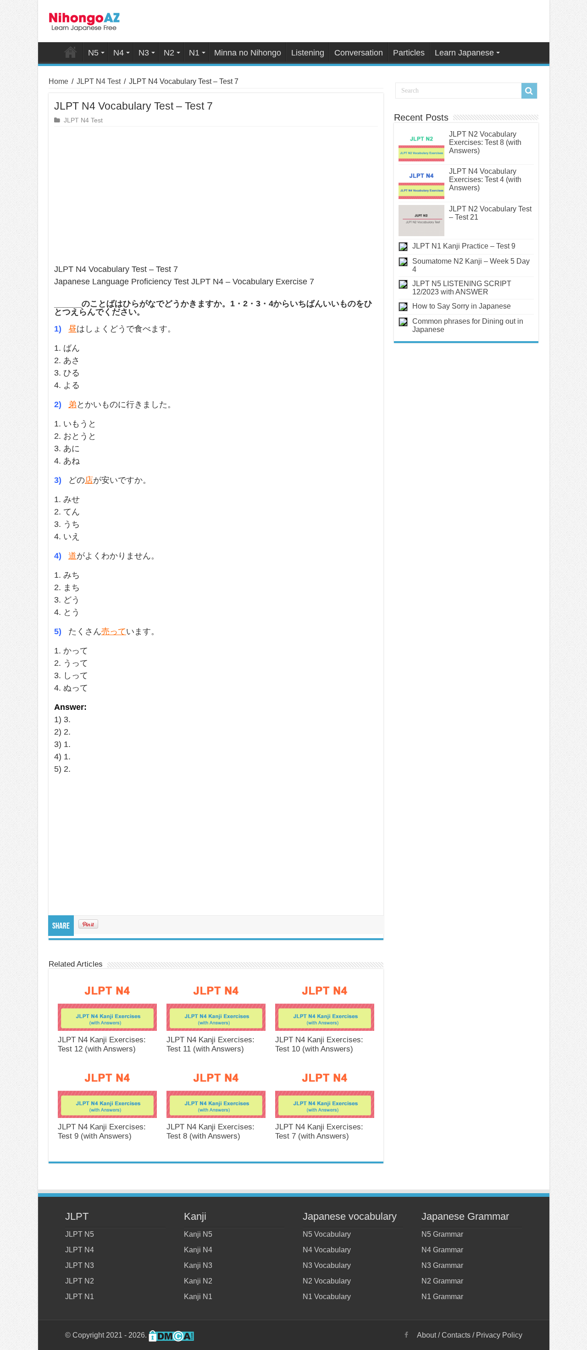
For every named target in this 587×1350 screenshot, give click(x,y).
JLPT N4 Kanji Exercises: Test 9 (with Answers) (102, 1131)
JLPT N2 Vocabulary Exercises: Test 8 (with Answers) (485, 142)
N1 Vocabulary (327, 1296)
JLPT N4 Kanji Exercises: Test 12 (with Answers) (102, 1044)
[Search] (529, 91)
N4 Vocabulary (327, 1250)
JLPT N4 (79, 1250)
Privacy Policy (499, 1335)
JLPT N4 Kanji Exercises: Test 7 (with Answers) (319, 1131)
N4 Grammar (442, 1250)
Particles (409, 52)
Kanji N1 (198, 1296)
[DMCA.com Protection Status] (171, 1335)
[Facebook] (406, 1334)
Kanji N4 (198, 1250)
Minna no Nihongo (247, 52)
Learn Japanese (464, 52)
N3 (143, 52)
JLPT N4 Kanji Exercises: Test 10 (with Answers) (319, 1044)
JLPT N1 (79, 1296)
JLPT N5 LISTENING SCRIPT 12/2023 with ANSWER (461, 288)
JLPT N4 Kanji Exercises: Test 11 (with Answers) (210, 1044)
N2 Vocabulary (327, 1281)
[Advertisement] (216, 195)
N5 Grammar (442, 1234)
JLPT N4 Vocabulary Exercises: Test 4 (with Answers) (485, 179)
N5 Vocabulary (327, 1234)
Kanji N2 (198, 1281)
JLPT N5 (79, 1234)
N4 (118, 52)
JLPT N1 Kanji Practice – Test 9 (463, 246)
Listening (307, 52)
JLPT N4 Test (99, 81)
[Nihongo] (84, 20)
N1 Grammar (442, 1296)
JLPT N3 (79, 1265)
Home (71, 51)
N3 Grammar (442, 1265)
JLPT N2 (79, 1281)
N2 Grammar (442, 1281)
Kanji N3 (198, 1265)
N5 (93, 52)
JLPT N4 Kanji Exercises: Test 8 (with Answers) (210, 1131)
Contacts (456, 1335)
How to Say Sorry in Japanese (461, 306)
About (426, 1335)
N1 (194, 52)
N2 (169, 52)
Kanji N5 (198, 1234)
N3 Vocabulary (327, 1265)
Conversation (358, 52)
